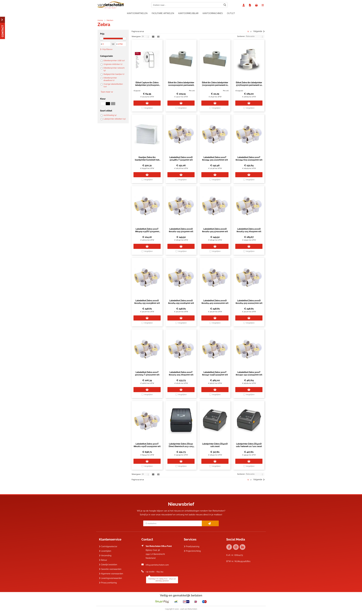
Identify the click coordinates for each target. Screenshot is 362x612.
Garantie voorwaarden (111, 569)
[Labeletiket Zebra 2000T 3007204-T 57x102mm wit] (147, 349)
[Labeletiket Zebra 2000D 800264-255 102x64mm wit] (181, 277)
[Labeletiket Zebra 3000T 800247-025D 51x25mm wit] (214, 349)
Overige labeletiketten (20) (113, 85)
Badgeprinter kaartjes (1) (114, 74)
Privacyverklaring (109, 583)
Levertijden (106, 551)
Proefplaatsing (192, 546)
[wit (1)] (103, 103)
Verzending (106, 555)
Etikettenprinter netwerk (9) (114, 69)
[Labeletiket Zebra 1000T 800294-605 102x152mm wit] (248, 134)
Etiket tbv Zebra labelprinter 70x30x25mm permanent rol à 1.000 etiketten (215, 85)
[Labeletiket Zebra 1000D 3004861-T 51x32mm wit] (181, 134)
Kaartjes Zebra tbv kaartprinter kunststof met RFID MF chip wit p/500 (147, 160)
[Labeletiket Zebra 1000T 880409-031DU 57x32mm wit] (147, 206)
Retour (104, 560)
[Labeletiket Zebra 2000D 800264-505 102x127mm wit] (248, 277)
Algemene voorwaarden (112, 574)
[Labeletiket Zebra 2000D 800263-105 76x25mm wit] (248, 206)
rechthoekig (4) (110, 115)
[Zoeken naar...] (225, 5)
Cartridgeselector (109, 546)
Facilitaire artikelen (163, 13)
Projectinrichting (193, 551)
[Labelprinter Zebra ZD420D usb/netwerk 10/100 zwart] (248, 421)
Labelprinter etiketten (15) (115, 119)
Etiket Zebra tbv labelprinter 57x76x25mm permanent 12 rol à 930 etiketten (249, 85)
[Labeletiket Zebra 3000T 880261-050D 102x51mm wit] (147, 421)
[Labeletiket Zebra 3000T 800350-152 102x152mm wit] (248, 349)
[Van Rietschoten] (111, 8)
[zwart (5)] (108, 103)
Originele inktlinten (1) (113, 64)
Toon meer (106, 92)
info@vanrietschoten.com (157, 565)
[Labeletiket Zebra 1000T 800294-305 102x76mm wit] (214, 134)
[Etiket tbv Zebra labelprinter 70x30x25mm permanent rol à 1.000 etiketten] (214, 59)
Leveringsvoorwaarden (111, 578)
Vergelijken (148, 108)
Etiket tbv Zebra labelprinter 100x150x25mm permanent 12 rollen (181, 85)
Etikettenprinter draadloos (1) (110, 79)
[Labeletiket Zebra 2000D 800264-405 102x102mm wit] (214, 277)
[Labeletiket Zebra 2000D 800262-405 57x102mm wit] (214, 206)
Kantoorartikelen (137, 13)
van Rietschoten (190, 609)
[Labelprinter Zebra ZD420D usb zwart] (214, 421)
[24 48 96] (145, 36)
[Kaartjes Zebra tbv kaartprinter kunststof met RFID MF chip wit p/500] (147, 134)
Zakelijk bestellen (109, 564)
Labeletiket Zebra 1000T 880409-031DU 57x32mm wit (147, 231)
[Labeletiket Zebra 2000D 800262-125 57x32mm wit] (181, 206)
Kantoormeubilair (188, 13)
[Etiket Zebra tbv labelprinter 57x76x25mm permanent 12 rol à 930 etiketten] (248, 59)
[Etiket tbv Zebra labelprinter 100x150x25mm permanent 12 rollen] (181, 59)
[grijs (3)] (113, 103)
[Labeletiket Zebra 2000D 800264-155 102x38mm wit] (147, 277)
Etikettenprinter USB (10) (114, 60)
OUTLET (231, 13)
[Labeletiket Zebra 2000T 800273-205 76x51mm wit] (181, 349)
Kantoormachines (213, 13)
